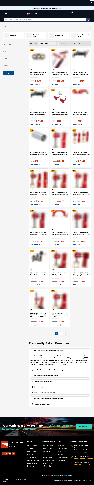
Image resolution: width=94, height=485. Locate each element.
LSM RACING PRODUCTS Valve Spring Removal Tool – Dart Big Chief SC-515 (38, 194)
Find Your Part (83, 426)
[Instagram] (6, 453)
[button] (15, 44)
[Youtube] (9, 453)
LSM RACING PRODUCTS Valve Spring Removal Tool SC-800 (60, 154)
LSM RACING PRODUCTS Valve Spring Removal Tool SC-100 (60, 315)
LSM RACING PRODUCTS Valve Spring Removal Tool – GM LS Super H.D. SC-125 (81, 274)
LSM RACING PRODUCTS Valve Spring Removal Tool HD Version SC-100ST (38, 315)
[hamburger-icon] (92, 2)
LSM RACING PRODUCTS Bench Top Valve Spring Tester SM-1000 (38, 114)
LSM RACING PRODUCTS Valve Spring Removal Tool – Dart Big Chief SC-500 (60, 194)
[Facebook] (3, 453)
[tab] (60, 350)
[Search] (88, 19)
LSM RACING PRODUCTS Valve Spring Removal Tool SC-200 (81, 234)
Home (4, 26)
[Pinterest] (13, 453)
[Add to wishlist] (31, 69)
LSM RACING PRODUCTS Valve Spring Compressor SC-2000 (60, 234)
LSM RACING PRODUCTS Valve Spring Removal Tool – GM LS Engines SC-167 (38, 274)
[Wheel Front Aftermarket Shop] (33, 13)
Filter (8, 73)
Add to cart (34, 84)
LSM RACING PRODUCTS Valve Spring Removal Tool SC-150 (60, 274)
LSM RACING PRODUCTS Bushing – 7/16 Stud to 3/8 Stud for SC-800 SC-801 (38, 154)
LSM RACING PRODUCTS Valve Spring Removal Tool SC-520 (81, 154)
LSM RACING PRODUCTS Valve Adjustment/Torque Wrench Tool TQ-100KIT (60, 74)
